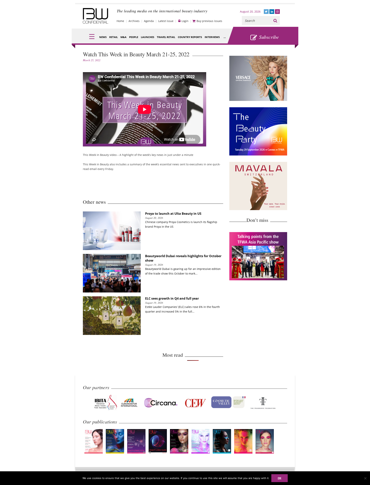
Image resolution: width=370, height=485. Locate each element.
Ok (279, 478)
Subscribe (269, 36)
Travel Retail (166, 37)
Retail (113, 37)
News (103, 37)
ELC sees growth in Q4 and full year (172, 298)
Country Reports (190, 37)
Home (120, 21)
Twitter (266, 11)
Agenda (149, 21)
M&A (123, 37)
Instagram (277, 11)
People (133, 37)
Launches (147, 37)
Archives (134, 21)
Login (185, 21)
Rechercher (275, 20)
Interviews (212, 37)
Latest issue (165, 21)
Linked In (271, 11)
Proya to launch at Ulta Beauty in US (173, 213)
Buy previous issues (209, 21)
